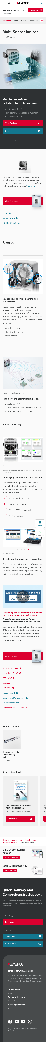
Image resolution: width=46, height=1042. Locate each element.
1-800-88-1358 (9, 223)
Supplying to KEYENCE (16, 1004)
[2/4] (21, 549)
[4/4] (28, 549)
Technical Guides (10, 668)
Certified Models (14, 989)
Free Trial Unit (9, 702)
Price (5, 213)
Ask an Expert (9, 218)
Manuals (6, 682)
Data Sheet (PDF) (10, 673)
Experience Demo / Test (13, 697)
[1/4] (17, 549)
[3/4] (25, 549)
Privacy (11, 993)
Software (7, 687)
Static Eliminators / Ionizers (15, 707)
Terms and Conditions (16, 997)
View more (30, 186)
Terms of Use (13, 1001)
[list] (23, 746)
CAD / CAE (7, 678)
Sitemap (11, 1008)
